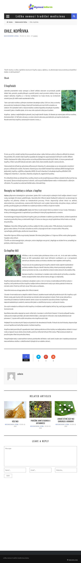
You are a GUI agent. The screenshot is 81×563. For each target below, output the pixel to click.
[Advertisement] (40, 54)
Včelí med (15, 421)
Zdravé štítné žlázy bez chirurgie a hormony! (65, 420)
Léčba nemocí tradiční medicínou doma (16, 558)
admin (35, 36)
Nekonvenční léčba (11, 36)
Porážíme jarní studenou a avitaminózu (40, 421)
